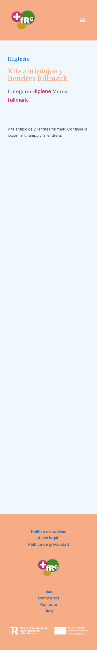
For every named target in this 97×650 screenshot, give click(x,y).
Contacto (48, 604)
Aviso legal (48, 537)
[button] (82, 20)
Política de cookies (48, 531)
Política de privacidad (48, 544)
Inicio (48, 591)
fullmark (18, 100)
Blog (48, 610)
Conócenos (48, 598)
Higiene (19, 59)
